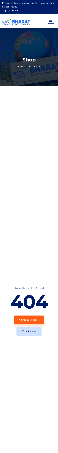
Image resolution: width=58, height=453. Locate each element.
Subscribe (30, 331)
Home (21, 66)
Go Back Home (31, 319)
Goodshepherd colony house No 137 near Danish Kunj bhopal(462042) (28, 5)
